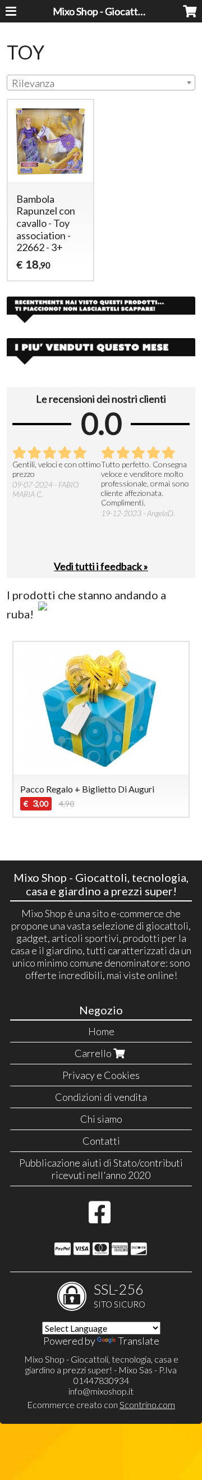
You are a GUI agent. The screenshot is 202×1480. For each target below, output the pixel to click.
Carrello (94, 1053)
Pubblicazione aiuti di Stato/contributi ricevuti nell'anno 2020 (101, 1168)
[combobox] (101, 82)
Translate (138, 1341)
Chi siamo (101, 1119)
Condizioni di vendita (101, 1097)
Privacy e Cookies (101, 1075)
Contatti (101, 1141)
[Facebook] (100, 1218)
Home (101, 1031)
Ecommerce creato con (101, 1404)
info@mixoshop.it (101, 1391)
